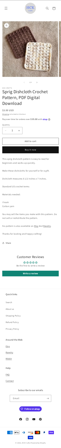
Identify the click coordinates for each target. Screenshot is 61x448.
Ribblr (9, 358)
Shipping (5, 114)
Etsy (36, 225)
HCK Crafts (26, 443)
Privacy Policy (12, 329)
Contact (10, 380)
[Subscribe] (47, 398)
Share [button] (8, 243)
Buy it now (30, 149)
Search (9, 302)
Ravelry (47, 225)
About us (10, 309)
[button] (6, 8)
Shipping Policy (13, 315)
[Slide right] (37, 82)
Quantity (6, 124)
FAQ (8, 374)
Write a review (30, 273)
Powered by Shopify (38, 443)
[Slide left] (24, 82)
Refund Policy (12, 322)
